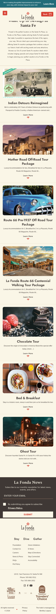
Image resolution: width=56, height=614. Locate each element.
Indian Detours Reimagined (28, 103)
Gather (37, 539)
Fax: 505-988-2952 (28, 581)
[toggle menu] (5, 13)
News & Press (18, 557)
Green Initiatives (34, 545)
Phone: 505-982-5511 (28, 577)
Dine (26, 539)
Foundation (17, 545)
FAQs (15, 560)
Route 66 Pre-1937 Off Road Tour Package (28, 222)
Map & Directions (34, 553)
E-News (31, 549)
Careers (16, 553)
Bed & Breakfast (28, 398)
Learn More (48, 4)
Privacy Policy (24, 609)
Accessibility (32, 560)
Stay (16, 539)
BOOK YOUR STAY (47, 14)
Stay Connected (34, 557)
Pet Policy (16, 564)
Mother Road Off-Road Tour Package (28, 161)
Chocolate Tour (28, 341)
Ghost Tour (28, 451)
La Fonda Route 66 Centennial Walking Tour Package (28, 283)
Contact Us (17, 549)
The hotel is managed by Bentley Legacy (45, 609)
